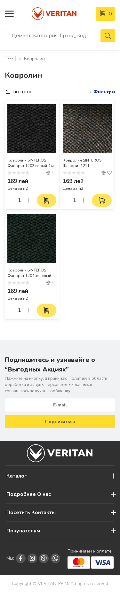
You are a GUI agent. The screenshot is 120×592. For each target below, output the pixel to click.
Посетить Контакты (31, 512)
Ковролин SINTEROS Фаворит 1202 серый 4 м (30, 163)
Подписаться (60, 422)
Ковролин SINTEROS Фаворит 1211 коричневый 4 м (82, 163)
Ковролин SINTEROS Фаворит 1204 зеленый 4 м (30, 273)
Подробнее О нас (28, 494)
